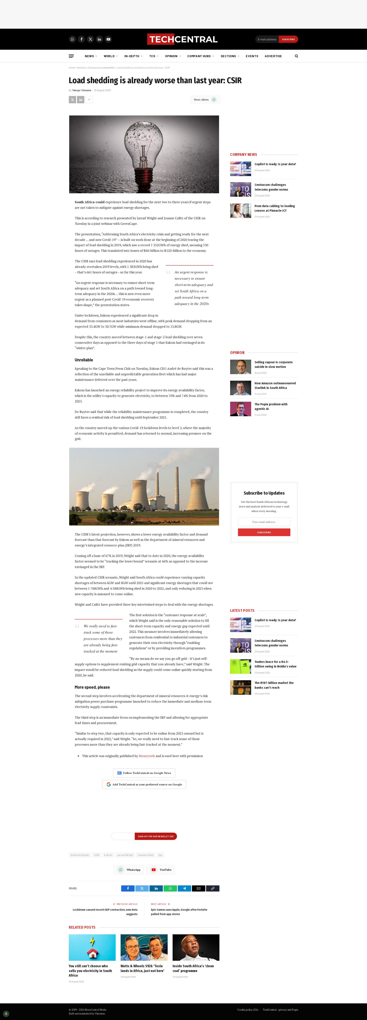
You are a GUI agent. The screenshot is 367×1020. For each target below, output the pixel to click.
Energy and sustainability (101, 67)
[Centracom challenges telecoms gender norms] (240, 189)
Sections (228, 56)
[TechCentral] (183, 39)
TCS (152, 56)
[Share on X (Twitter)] (72, 99)
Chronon (100, 1013)
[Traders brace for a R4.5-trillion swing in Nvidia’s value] (240, 666)
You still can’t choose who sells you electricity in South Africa (90, 971)
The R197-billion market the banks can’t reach (274, 685)
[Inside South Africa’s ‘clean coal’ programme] (196, 947)
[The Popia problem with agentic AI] (240, 409)
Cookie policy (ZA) (247, 1009)
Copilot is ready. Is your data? (275, 164)
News (89, 56)
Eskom (108, 855)
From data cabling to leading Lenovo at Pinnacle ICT (275, 208)
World (109, 56)
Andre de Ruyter (80, 855)
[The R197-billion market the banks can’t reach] (240, 687)
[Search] (296, 56)
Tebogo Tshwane (81, 90)
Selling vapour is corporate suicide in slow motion (274, 364)
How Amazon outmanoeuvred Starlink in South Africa (275, 385)
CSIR (97, 855)
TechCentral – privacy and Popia (280, 1009)
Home (72, 67)
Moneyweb (147, 756)
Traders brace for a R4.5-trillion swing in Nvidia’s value (275, 664)
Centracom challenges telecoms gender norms (271, 187)
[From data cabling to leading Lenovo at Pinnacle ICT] (240, 210)
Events (252, 56)
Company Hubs (199, 56)
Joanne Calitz (145, 855)
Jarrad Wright (125, 855)
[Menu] (71, 56)
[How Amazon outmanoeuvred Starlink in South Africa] (240, 388)
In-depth (131, 56)
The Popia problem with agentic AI (271, 406)
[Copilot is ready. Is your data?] (240, 169)
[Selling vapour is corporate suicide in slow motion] (240, 367)
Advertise (273, 56)
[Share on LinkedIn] (80, 99)
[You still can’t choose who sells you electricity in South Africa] (92, 947)
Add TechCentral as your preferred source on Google (147, 784)
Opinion (171, 56)
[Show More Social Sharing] (89, 99)
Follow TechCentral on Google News (147, 773)
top (160, 855)
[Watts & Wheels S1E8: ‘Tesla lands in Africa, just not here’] (144, 947)
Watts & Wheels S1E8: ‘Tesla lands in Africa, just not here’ (142, 968)
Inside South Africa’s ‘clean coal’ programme (193, 968)
